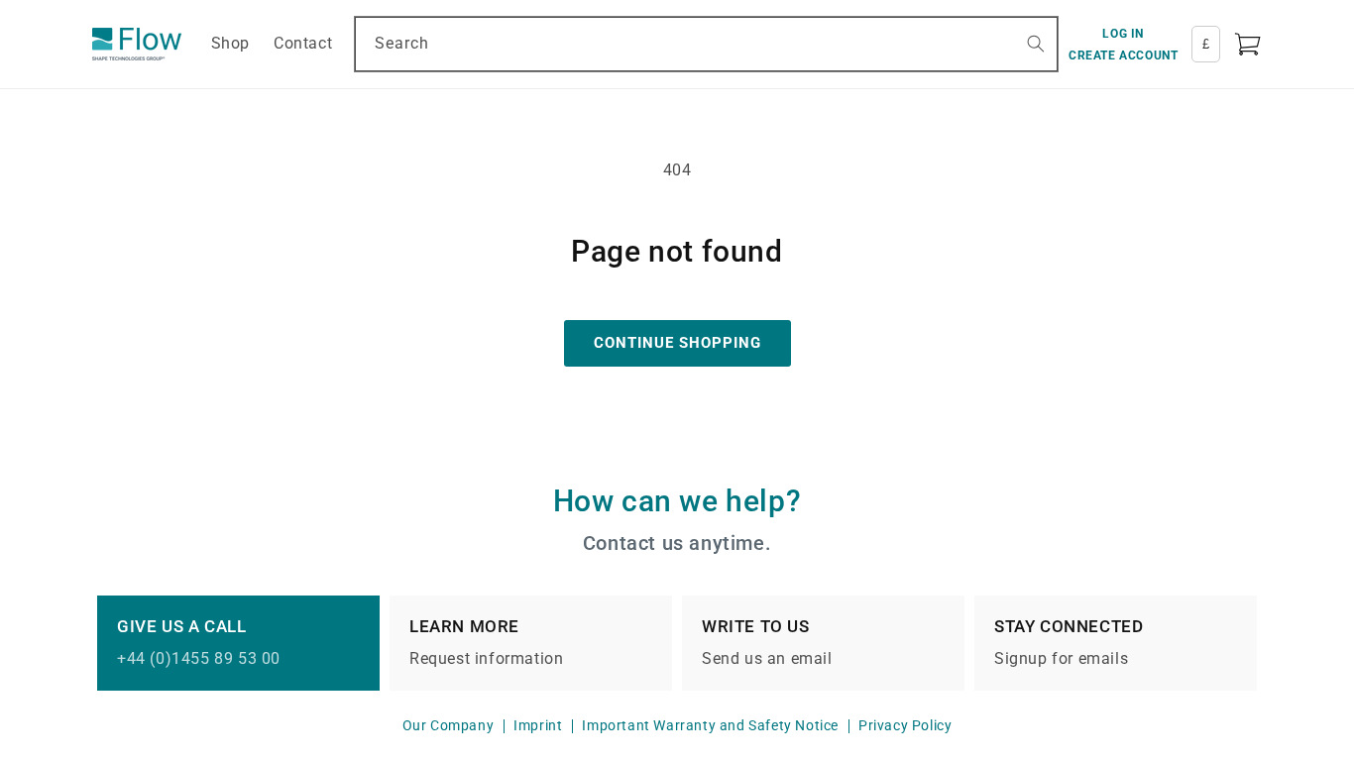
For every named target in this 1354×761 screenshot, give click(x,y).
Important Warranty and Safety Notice (710, 725)
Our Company (448, 725)
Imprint (537, 725)
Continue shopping (677, 343)
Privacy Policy (905, 725)
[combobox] (706, 44)
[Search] (1036, 43)
